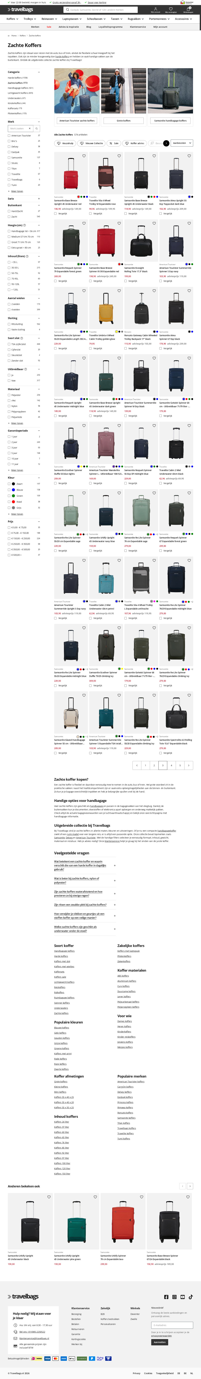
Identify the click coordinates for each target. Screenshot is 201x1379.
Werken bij (76, 1344)
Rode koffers (60, 1058)
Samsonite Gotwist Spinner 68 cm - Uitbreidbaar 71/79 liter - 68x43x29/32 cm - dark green (139, 674)
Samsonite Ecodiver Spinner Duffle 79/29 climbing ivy (103, 674)
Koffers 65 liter (61, 1137)
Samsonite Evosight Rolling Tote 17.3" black (135, 269)
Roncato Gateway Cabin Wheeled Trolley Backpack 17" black (140, 337)
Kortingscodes (78, 1339)
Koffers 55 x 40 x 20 (64, 1102)
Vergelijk (62, 213)
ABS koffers (123, 975)
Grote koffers (60, 1081)
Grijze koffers (61, 1043)
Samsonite (59, 837)
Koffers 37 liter (61, 1126)
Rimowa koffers (125, 1107)
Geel (81, 466)
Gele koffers (60, 1032)
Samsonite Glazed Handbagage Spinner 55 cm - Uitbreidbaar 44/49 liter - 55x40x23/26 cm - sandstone (69, 741)
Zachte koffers (17, 82)
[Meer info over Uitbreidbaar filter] (25, 369)
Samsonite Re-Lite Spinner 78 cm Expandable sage (137, 539)
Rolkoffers (59, 992)
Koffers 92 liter (61, 1152)
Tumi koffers (123, 1138)
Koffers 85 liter (61, 1147)
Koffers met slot (62, 961)
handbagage (96, 806)
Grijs (122, 332)
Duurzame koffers (126, 991)
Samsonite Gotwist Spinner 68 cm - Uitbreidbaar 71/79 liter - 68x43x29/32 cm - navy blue (174, 404)
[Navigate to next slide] (190, 1186)
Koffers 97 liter (61, 1158)
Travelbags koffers (126, 1128)
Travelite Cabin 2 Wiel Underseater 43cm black (171, 472)
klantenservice (112, 841)
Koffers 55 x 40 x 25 (64, 1097)
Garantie (75, 1334)
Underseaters (16, 98)
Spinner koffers (62, 1002)
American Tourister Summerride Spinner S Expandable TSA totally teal (105, 741)
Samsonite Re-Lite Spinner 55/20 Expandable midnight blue (70, 674)
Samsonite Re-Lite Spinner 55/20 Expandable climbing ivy (139, 741)
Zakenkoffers (123, 961)
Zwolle (133, 1319)
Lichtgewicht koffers (20, 92)
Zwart (84, 197)
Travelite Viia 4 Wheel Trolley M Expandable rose (102, 202)
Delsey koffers (124, 1091)
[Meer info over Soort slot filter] (21, 338)
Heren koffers (124, 1026)
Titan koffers (123, 1123)
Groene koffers (61, 1048)
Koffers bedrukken (110, 1319)
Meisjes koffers (125, 1047)
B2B (103, 1314)
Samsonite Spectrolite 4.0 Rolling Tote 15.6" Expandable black (175, 741)
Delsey (69, 837)
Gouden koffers (62, 1038)
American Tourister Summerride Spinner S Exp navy (175, 269)
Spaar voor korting (97, 2)
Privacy (136, 1373)
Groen (81, 197)
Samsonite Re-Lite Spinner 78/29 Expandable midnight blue (175, 607)
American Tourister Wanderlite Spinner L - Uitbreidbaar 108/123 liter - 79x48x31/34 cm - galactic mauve (105, 472)
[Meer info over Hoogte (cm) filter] (24, 225)
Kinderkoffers (16, 103)
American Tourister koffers (130, 1081)
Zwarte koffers (61, 1069)
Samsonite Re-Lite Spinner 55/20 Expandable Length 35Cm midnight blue (69, 337)
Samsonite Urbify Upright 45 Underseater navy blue (102, 539)
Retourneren (77, 1329)
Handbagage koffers (20, 87)
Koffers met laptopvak (128, 950)
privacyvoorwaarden (161, 1335)
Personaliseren (108, 1324)
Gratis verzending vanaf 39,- (67, 2)
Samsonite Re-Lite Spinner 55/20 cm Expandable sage (67, 539)
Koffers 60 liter (61, 1132)
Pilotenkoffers (17, 113)
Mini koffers (60, 1091)
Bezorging (76, 1314)
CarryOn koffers (125, 1086)
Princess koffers (125, 1102)
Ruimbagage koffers (64, 997)
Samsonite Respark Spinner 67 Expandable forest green (173, 539)
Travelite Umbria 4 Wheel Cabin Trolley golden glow (102, 337)
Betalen (75, 1324)
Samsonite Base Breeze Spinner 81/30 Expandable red (104, 269)
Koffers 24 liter (61, 1121)
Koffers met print (62, 1053)
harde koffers (62, 56)
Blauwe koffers (61, 1027)
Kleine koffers (61, 1086)
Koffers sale (60, 976)
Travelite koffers (125, 1133)
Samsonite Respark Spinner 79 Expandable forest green (67, 269)
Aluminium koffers (126, 980)
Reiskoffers (59, 987)
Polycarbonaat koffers (128, 1001)
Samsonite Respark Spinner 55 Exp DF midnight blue (138, 472)
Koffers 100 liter (62, 1163)
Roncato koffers (125, 1112)
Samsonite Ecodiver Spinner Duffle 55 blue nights (68, 472)
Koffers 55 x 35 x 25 (64, 1107)
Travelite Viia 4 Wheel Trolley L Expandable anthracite (138, 607)
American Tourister (86, 837)
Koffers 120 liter (62, 1168)
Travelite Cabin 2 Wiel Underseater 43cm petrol (101, 607)
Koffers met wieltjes (64, 966)
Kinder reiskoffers (126, 1036)
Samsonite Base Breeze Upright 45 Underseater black (138, 202)
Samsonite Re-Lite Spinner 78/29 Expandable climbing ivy (174, 674)
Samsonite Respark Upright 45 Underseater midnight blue (69, 404)
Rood (154, 197)
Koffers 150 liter (62, 1173)
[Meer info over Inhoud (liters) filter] (27, 256)
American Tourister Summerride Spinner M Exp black (140, 404)
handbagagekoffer (167, 830)
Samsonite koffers (126, 1117)
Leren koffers (124, 996)
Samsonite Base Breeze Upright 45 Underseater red (67, 202)
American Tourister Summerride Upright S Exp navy (70, 607)
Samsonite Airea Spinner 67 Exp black (169, 337)
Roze (154, 601)
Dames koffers (124, 1021)
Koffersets (14, 108)
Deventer (135, 1314)
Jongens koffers (125, 1041)
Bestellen (76, 1319)
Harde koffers (17, 77)
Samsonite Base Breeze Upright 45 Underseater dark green (104, 404)
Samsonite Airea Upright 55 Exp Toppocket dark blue (172, 202)
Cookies (148, 1373)
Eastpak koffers (125, 1097)
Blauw (87, 197)
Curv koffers (123, 986)
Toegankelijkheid (165, 1373)
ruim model (73, 834)
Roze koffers (60, 1063)
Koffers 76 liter (61, 1142)
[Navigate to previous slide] (182, 1186)
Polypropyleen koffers (128, 1006)
